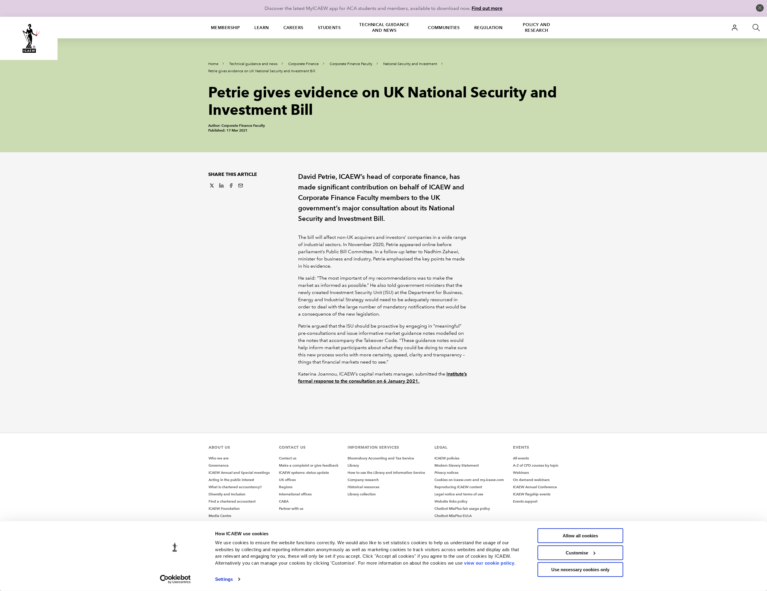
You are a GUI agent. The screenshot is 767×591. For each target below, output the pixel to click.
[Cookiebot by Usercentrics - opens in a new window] (175, 579)
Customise (577, 552)
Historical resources (363, 487)
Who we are (219, 458)
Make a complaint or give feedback (309, 465)
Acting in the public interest (231, 479)
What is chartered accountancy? (235, 487)
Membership (225, 27)
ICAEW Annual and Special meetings (239, 472)
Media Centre (220, 515)
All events (521, 458)
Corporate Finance (303, 64)
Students (329, 27)
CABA (284, 501)
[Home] (28, 38)
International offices (295, 494)
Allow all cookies (580, 535)
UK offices (287, 479)
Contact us (287, 458)
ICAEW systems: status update (304, 472)
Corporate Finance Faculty (351, 64)
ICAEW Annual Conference (535, 487)
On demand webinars (531, 479)
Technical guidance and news (384, 27)
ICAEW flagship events (531, 494)
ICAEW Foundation (224, 508)
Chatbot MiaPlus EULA (453, 515)
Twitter (211, 185)
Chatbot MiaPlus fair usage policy (462, 508)
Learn (261, 27)
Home (213, 64)
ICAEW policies (446, 458)
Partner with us (291, 508)
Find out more (487, 8)
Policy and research (536, 27)
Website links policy (450, 501)
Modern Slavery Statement (456, 465)
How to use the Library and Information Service (386, 472)
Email (240, 185)
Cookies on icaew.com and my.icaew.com (469, 479)
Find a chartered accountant (232, 501)
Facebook (231, 185)
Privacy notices (446, 472)
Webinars (521, 472)
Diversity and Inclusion (227, 494)
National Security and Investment (410, 64)
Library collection (362, 494)
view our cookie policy (489, 562)
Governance (219, 465)
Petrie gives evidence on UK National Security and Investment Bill (261, 71)
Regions (285, 487)
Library (353, 465)
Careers (293, 27)
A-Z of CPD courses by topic (535, 465)
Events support (525, 501)
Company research (363, 479)
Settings (224, 579)
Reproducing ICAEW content (458, 487)
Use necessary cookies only (580, 569)
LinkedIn (221, 185)
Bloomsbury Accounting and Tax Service (381, 458)
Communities (444, 27)
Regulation (488, 27)
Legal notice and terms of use (458, 494)
